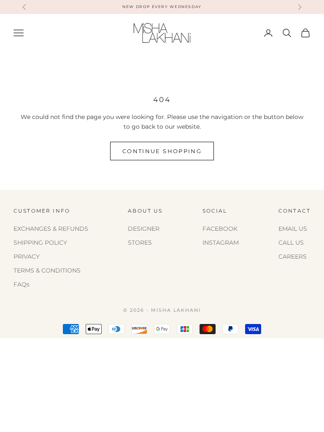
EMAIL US (292, 228)
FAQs (22, 284)
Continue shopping (162, 151)
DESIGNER (143, 228)
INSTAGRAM (220, 242)
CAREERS (292, 256)
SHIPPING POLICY (40, 242)
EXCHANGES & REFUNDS (51, 228)
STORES (140, 242)
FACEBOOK (220, 228)
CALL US (291, 242)
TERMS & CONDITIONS (47, 270)
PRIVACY (27, 256)
